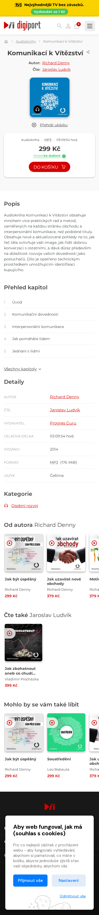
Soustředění (59, 759)
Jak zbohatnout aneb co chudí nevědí (20, 673)
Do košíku (47, 167)
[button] (49, 125)
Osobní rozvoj (24, 505)
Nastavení (69, 880)
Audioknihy (26, 41)
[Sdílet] (88, 52)
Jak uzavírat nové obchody (64, 581)
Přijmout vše (30, 880)
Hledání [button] (59, 26)
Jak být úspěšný (20, 579)
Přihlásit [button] (68, 26)
